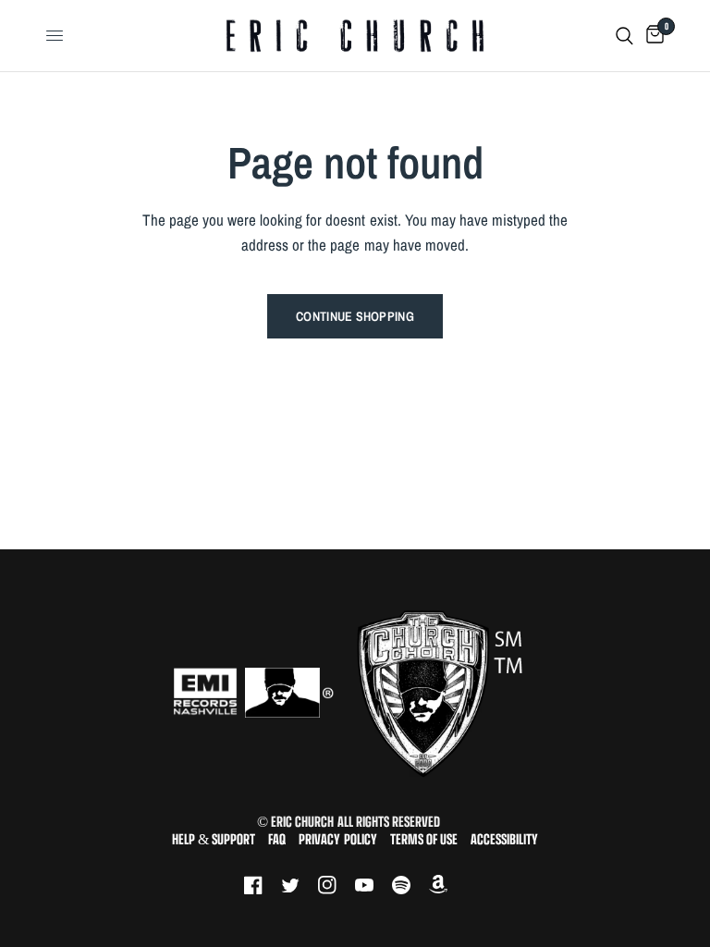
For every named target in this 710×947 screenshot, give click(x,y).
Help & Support (213, 839)
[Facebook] (262, 885)
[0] (652, 35)
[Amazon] (447, 885)
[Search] (624, 35)
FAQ (277, 839)
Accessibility (504, 839)
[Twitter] (299, 885)
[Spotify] (410, 885)
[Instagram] (336, 885)
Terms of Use (424, 839)
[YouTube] (373, 885)
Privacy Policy (337, 839)
